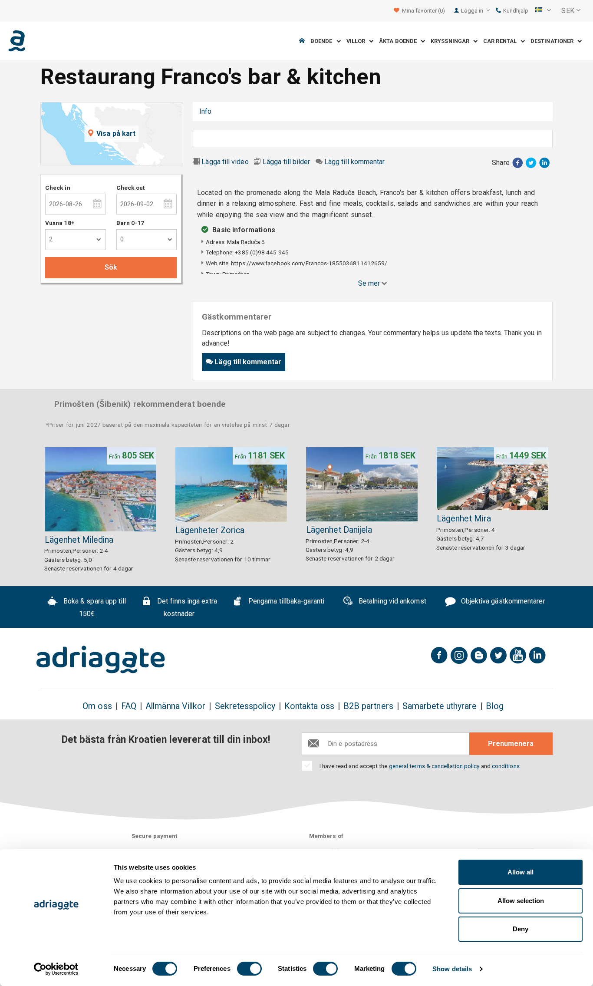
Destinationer (553, 41)
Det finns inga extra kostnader (186, 607)
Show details (452, 969)
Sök (111, 267)
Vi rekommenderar (322, 111)
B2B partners (368, 706)
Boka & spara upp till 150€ (94, 607)
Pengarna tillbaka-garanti (285, 601)
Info (205, 111)
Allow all (520, 872)
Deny (520, 929)
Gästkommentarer (252, 111)
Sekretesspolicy (245, 706)
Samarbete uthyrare (439, 706)
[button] (543, 11)
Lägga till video (224, 162)
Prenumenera (511, 743)
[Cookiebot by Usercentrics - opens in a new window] (56, 969)
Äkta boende (400, 41)
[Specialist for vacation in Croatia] (101, 659)
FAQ (128, 706)
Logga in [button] (473, 10)
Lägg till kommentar (354, 162)
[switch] (249, 969)
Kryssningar (452, 41)
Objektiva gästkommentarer (502, 601)
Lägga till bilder (286, 162)
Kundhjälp (515, 10)
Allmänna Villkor (175, 706)
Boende (323, 41)
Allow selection (520, 900)
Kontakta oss (309, 706)
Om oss (97, 706)
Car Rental (502, 41)
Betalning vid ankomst (391, 601)
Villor (357, 41)
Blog (494, 706)
